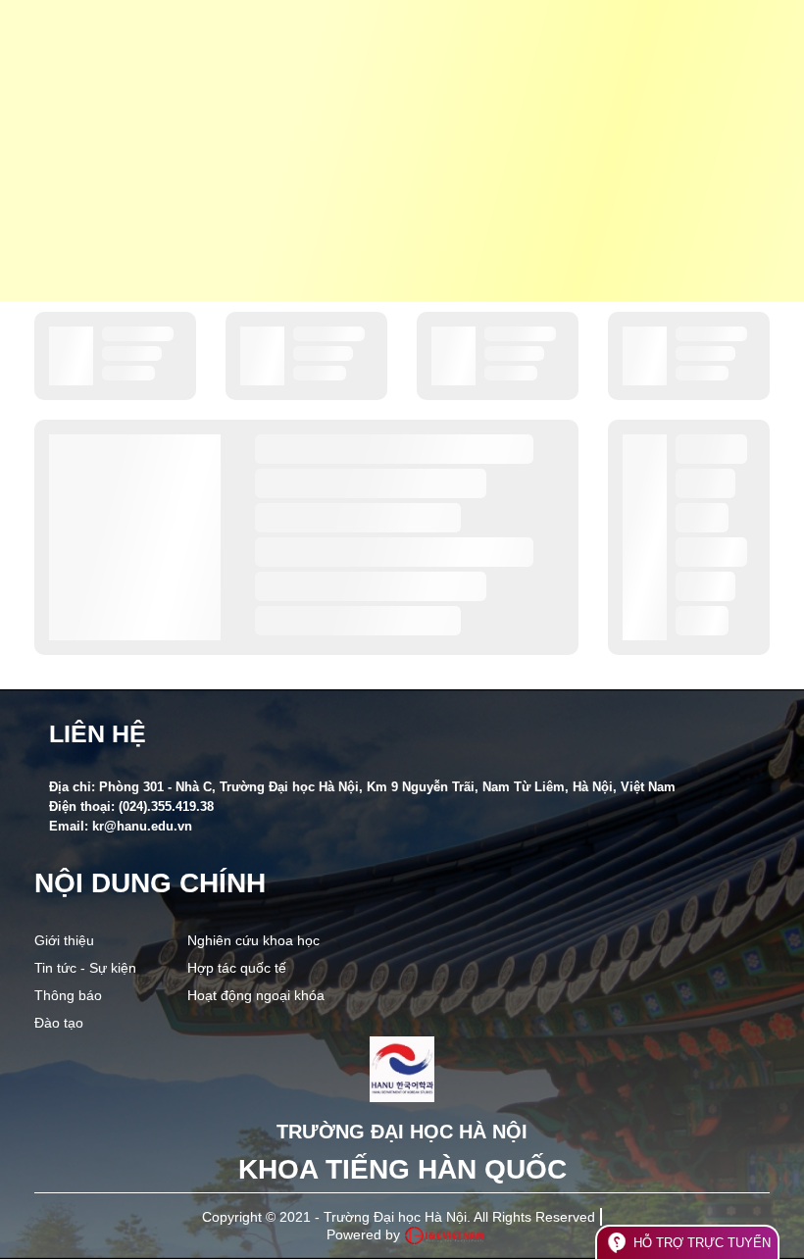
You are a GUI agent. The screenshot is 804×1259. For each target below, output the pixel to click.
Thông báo (68, 995)
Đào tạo (58, 1023)
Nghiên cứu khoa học (253, 940)
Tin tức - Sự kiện (85, 968)
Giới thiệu (64, 940)
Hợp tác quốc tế (236, 968)
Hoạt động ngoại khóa (256, 995)
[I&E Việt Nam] (444, 1235)
